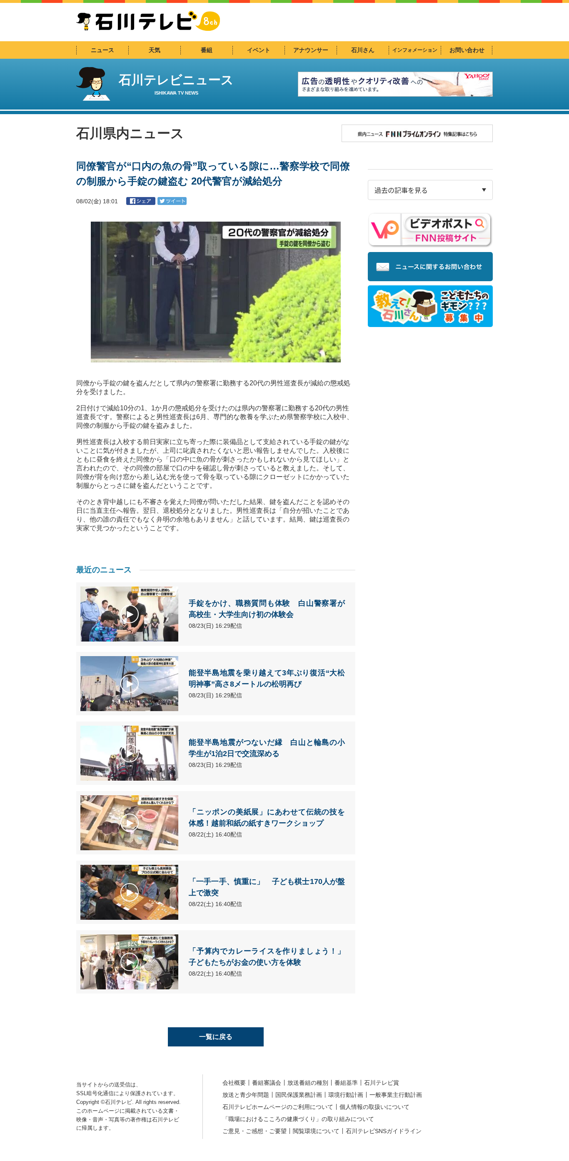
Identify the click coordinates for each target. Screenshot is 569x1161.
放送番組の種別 (307, 1083)
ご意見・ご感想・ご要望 (254, 1131)
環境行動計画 (345, 1095)
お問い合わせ (466, 50)
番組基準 (346, 1083)
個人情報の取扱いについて (374, 1107)
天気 (154, 50)
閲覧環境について (316, 1131)
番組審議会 (266, 1083)
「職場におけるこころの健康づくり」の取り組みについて (298, 1119)
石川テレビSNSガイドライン (384, 1131)
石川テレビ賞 (381, 1083)
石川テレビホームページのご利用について (277, 1107)
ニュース (102, 50)
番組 (206, 50)
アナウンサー (310, 50)
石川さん (362, 50)
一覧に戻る (215, 1036)
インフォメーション (414, 50)
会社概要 (234, 1083)
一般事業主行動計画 (395, 1095)
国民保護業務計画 (298, 1095)
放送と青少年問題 (245, 1095)
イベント (258, 50)
